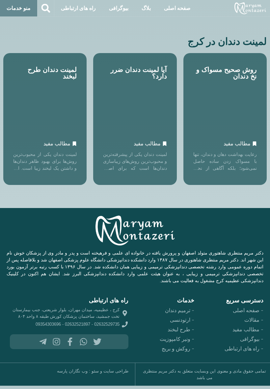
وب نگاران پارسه (72, 371)
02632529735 (107, 324)
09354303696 (48, 324)
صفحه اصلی (177, 8)
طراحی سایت (115, 371)
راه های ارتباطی (78, 8)
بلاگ (146, 8)
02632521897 (77, 324)
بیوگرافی (118, 8)
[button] (46, 8)
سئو (95, 371)
